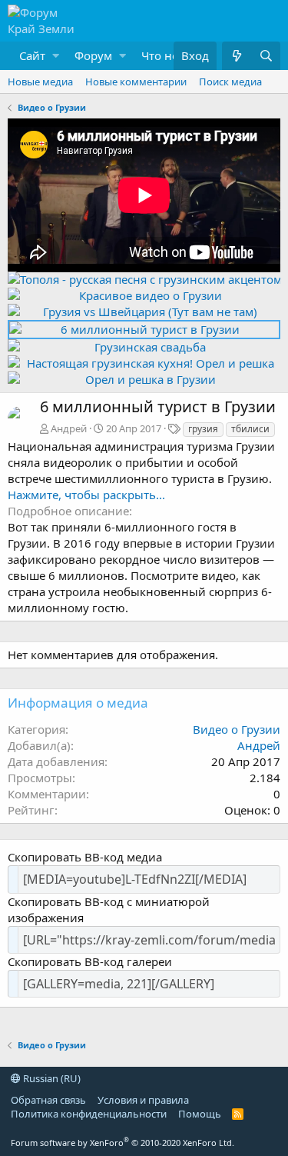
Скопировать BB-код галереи (90, 961)
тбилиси (250, 428)
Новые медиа (40, 81)
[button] (35, 56)
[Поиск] (265, 56)
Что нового (173, 55)
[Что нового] (236, 56)
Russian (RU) (51, 1078)
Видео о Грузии (236, 729)
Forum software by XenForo (122, 1142)
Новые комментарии (136, 81)
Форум (93, 55)
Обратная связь (48, 1100)
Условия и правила (143, 1100)
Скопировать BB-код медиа (85, 857)
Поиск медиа (230, 81)
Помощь (199, 1114)
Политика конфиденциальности (89, 1114)
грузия (203, 428)
